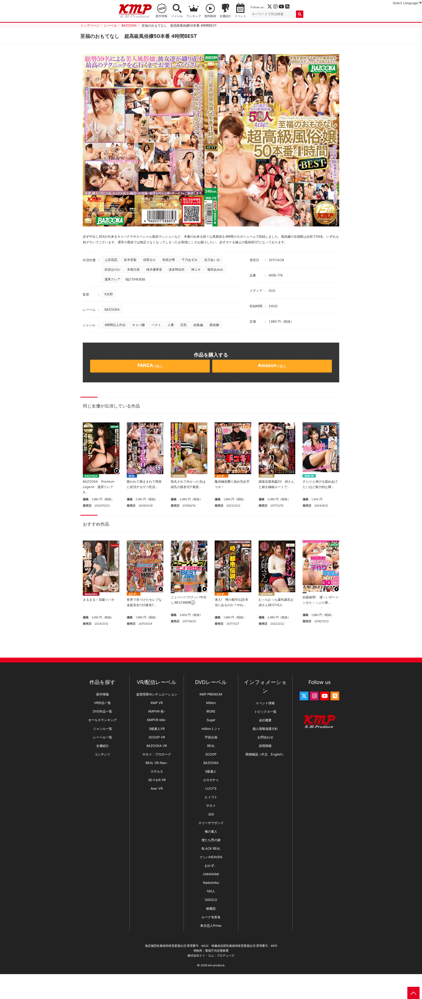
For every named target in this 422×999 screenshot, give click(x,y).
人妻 (171, 325)
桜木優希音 (154, 269)
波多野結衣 (177, 269)
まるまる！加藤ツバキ (99, 599)
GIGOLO (211, 900)
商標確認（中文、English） (265, 754)
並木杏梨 (130, 260)
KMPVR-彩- (156, 711)
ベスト (156, 325)
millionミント (211, 729)
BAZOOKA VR (157, 746)
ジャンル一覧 (102, 729)
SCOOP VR (157, 737)
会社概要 (265, 720)
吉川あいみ (212, 260)
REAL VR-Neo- (157, 763)
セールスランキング (102, 720)
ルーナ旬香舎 (211, 917)
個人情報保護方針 (265, 729)
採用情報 (265, 746)
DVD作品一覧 (102, 711)
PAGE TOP (413, 993)
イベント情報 (265, 703)
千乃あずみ (190, 260)
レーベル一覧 (102, 737)
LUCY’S (210, 788)
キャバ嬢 (138, 325)
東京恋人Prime (211, 926)
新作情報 (102, 694)
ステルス (156, 771)
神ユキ (196, 269)
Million (211, 703)
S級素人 (211, 771)
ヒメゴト (211, 797)
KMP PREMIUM (211, 694)
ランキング (193, 16)
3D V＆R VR (157, 780)
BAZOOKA (112, 309)
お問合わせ (265, 737)
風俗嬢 (214, 325)
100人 (211, 891)
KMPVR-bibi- (156, 720)
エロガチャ (211, 780)
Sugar (211, 720)
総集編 (198, 325)
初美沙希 (168, 260)
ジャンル (177, 16)
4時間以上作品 (115, 325)
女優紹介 (225, 16)
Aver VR (157, 788)
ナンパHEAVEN (211, 857)
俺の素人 (211, 831)
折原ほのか (112, 269)
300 (211, 814)
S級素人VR (157, 729)
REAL (132, 475)
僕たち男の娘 (211, 840)
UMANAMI (179, 475)
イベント (240, 16)
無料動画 (210, 16)
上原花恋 (111, 260)
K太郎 (109, 294)
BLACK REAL (211, 848)
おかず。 (221, 475)
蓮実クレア (112, 279)
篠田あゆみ (215, 269)
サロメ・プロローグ (156, 754)
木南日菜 (133, 269)
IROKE (210, 711)
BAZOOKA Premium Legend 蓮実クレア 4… (100, 486)
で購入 (150, 365)
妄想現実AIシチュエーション (156, 694)
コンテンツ (102, 754)
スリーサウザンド (211, 823)
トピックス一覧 (265, 712)
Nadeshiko (91, 593)
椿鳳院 (211, 908)
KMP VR (309, 475)
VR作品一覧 (102, 703)
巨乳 (183, 325)
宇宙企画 (211, 737)
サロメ (211, 805)
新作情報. (162, 16)
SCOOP (210, 754)
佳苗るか (149, 260)
